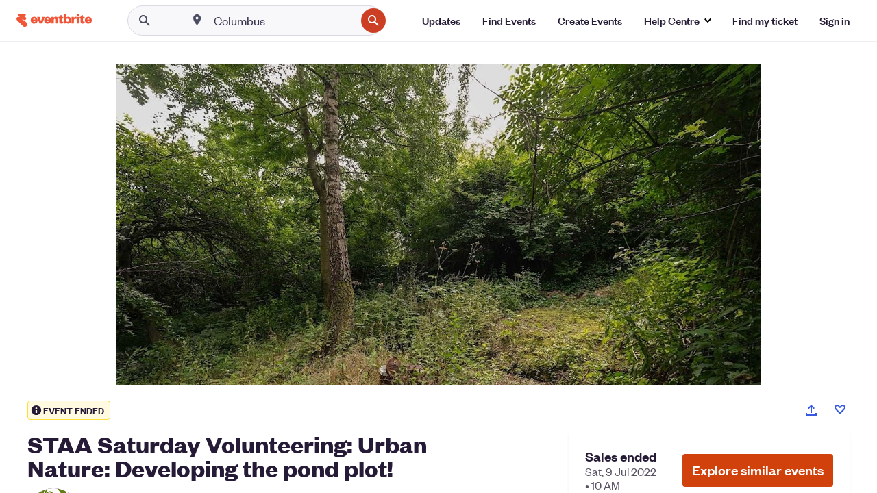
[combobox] (283, 20)
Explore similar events (758, 470)
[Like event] (840, 409)
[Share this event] (811, 410)
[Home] (54, 20)
